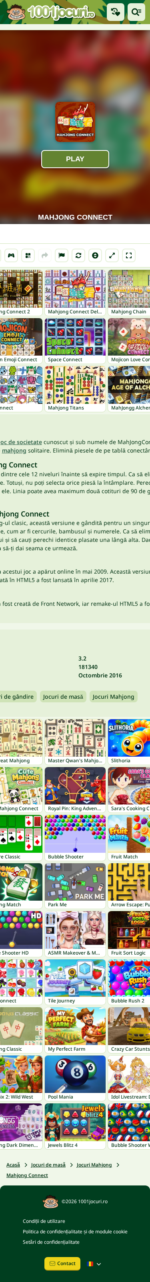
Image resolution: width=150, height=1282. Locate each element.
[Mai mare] (112, 255)
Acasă (13, 1164)
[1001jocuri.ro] (51, 12)
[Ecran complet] (129, 255)
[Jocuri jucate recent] (115, 12)
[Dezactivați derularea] (95, 255)
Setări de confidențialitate (51, 1242)
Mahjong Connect (27, 1175)
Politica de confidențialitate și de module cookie (75, 1231)
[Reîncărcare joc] (78, 255)
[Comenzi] (11, 255)
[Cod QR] (28, 255)
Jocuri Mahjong (113, 696)
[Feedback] (61, 255)
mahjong (14, 450)
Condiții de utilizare (44, 1221)
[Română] (95, 1264)
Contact (66, 1263)
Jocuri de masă (63, 696)
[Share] (45, 255)
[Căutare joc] (136, 12)
